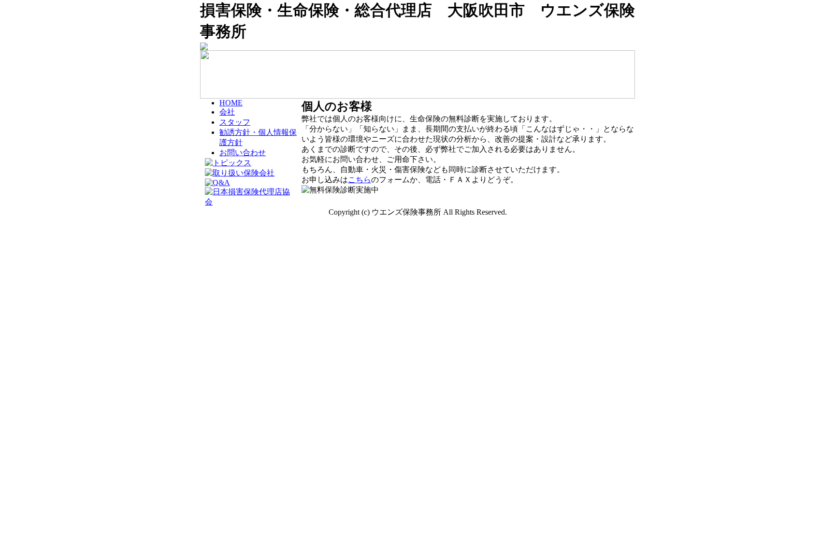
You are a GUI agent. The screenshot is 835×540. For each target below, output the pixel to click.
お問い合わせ (242, 152)
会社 (227, 112)
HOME (231, 103)
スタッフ (234, 122)
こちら (359, 179)
